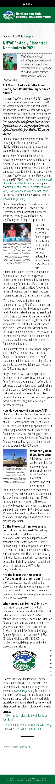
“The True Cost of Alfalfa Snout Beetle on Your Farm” (25, 717)
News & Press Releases (21, 747)
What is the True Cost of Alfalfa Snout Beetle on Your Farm (27, 181)
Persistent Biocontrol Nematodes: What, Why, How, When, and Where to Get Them (26, 189)
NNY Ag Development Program (27, 15)
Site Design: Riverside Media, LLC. (36, 780)
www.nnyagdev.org (15, 198)
